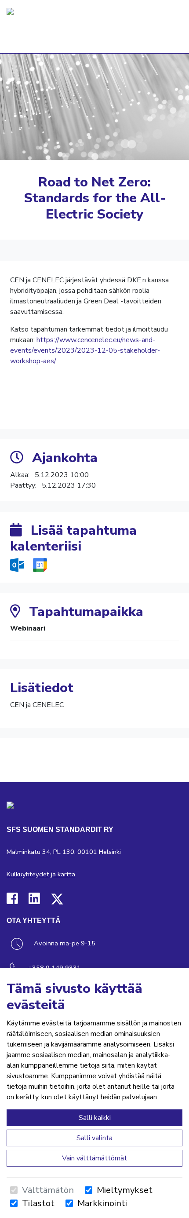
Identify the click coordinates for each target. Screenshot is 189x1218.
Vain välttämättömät (94, 1158)
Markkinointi (102, 1203)
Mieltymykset (125, 1190)
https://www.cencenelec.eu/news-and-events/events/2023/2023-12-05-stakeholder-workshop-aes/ (85, 350)
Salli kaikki (95, 1118)
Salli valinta (94, 1138)
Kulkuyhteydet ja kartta (41, 874)
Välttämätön (48, 1190)
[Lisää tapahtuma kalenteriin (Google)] (40, 564)
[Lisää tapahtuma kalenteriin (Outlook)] (18, 564)
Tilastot (38, 1203)
